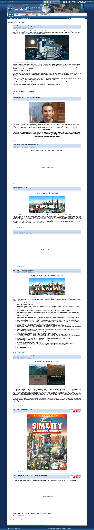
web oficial (75, 127)
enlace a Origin (32, 33)
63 (19, 519)
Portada (11, 17)
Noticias (17, 17)
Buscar (68, 18)
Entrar (83, 17)
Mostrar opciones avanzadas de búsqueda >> (21, 18)
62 (17, 519)
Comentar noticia (19, 93)
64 (21, 519)
